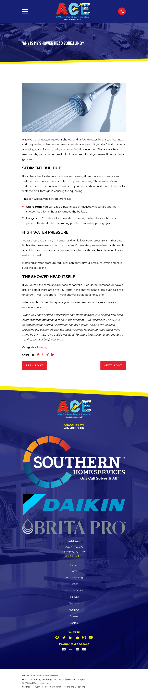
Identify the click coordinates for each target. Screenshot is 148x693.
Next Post (113, 365)
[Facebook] (57, 637)
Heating (74, 583)
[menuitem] (26, 687)
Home (73, 571)
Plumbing (42, 347)
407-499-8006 (74, 428)
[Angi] (64, 637)
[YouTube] (91, 637)
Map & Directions (74, 556)
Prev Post (35, 365)
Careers (74, 616)
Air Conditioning (74, 577)
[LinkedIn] (70, 637)
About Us (74, 609)
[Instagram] (84, 637)
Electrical (74, 603)
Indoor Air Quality (74, 590)
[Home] (73, 11)
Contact (74, 622)
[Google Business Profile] (77, 637)
